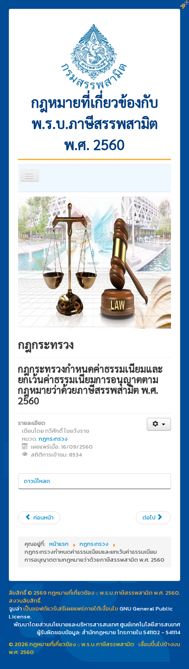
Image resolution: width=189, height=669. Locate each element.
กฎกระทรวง (53, 439)
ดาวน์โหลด (37, 481)
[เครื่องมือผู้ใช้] (159, 424)
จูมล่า (15, 608)
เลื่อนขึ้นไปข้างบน (159, 644)
